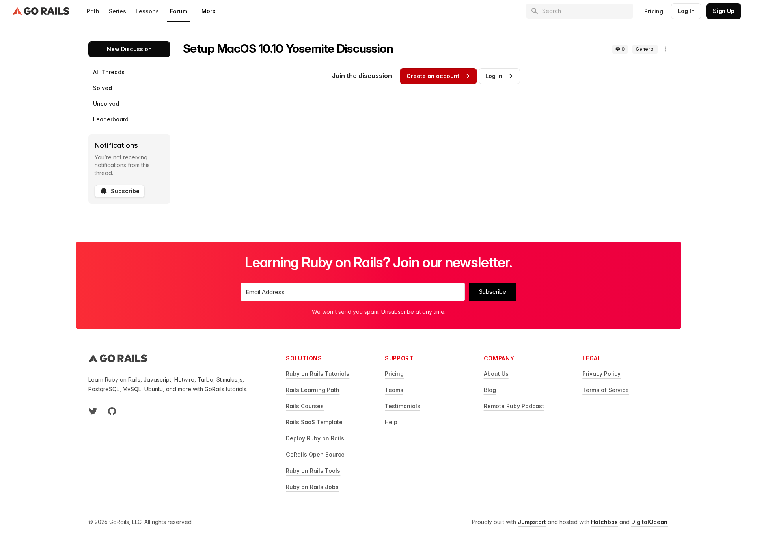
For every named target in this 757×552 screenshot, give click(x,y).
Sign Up (724, 10)
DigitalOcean (649, 521)
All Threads (109, 72)
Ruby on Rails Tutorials (317, 373)
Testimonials (402, 406)
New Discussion (129, 49)
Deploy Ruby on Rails (315, 438)
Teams (394, 389)
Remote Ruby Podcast (514, 406)
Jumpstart (532, 521)
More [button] (208, 10)
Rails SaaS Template (314, 422)
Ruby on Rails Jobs (312, 486)
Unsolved (106, 103)
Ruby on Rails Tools (313, 470)
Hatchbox (604, 521)
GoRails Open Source (315, 454)
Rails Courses (305, 406)
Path (93, 11)
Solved (102, 87)
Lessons (147, 11)
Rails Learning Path (312, 389)
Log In (686, 10)
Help (391, 422)
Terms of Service (605, 389)
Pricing (653, 11)
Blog (490, 389)
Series (117, 11)
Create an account (432, 76)
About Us (496, 373)
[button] (665, 49)
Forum (178, 11)
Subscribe (125, 191)
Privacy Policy (601, 373)
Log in (493, 76)
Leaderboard (111, 119)
